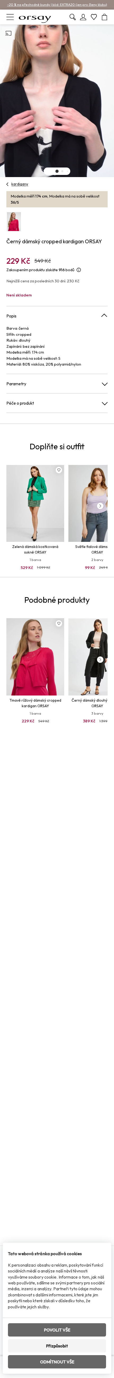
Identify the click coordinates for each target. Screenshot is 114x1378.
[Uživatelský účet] (83, 17)
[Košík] (104, 17)
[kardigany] (7, 184)
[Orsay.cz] (35, 17)
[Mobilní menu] (10, 17)
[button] (57, 171)
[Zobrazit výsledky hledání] (72, 17)
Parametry (16, 383)
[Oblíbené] (94, 17)
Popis (11, 316)
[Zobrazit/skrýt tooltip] (79, 270)
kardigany (19, 184)
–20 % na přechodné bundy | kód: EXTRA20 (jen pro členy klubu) (57, 4)
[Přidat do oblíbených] (59, 470)
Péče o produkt (20, 403)
